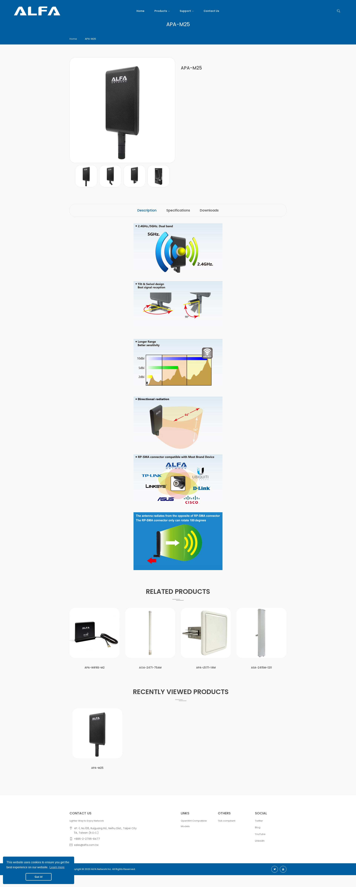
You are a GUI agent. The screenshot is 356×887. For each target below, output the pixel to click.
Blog (257, 827)
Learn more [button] (57, 867)
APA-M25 (97, 768)
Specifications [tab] (178, 210)
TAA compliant (226, 821)
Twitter (259, 821)
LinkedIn (260, 841)
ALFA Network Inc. (101, 869)
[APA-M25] (86, 176)
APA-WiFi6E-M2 (95, 667)
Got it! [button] (39, 876)
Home (73, 39)
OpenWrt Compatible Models (194, 823)
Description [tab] (146, 210)
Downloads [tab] (209, 210)
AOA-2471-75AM (150, 667)
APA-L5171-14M (206, 667)
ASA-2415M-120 (261, 667)
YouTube (260, 834)
